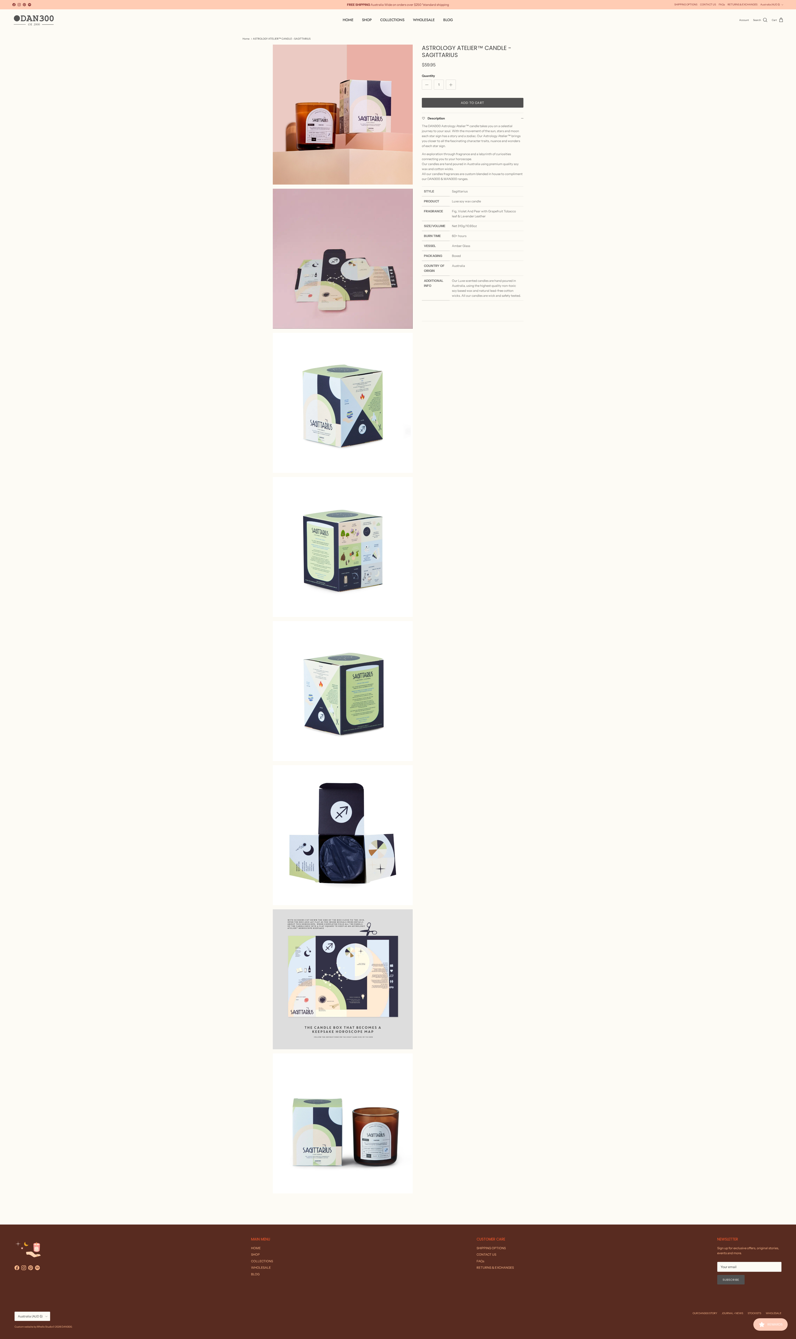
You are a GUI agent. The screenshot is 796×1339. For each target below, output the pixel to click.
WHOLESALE (424, 20)
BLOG (448, 20)
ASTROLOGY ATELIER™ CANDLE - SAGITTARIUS (282, 38)
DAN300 (67, 1326)
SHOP (367, 20)
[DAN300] (33, 20)
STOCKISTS (754, 1313)
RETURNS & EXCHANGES (742, 4)
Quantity (428, 76)
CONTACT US (708, 4)
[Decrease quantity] (427, 85)
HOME (348, 20)
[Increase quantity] (451, 85)
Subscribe (731, 1279)
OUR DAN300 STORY (705, 1313)
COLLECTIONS (392, 20)
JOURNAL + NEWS (732, 1313)
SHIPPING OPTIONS (685, 4)
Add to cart (472, 103)
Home (246, 38)
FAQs (722, 4)
